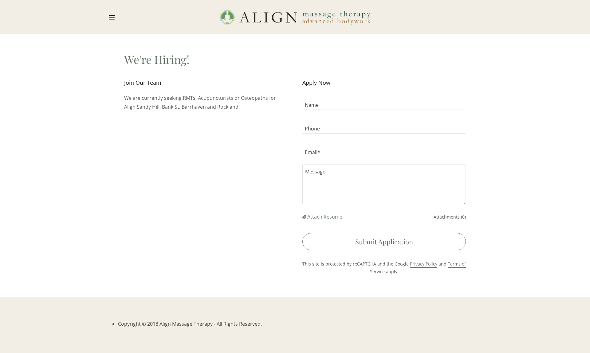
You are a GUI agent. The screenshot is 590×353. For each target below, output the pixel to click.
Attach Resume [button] (324, 216)
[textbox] (384, 102)
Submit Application (384, 241)
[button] (112, 17)
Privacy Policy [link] (423, 264)
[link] (295, 16)
